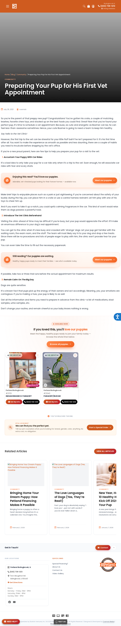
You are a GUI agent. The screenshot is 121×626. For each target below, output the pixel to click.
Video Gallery (58, 573)
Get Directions (15, 582)
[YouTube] (14, 602)
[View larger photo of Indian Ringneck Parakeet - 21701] (37, 355)
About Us (56, 567)
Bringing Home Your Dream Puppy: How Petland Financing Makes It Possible (24, 499)
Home (7, 74)
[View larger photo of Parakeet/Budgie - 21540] (75, 355)
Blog (13, 74)
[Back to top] (114, 547)
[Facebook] (9, 602)
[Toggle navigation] (7, 6)
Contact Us (57, 570)
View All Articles (105, 451)
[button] (14, 355)
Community (21, 74)
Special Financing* (60, 564)
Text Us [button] (62, 621)
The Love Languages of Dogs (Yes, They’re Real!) (69, 497)
